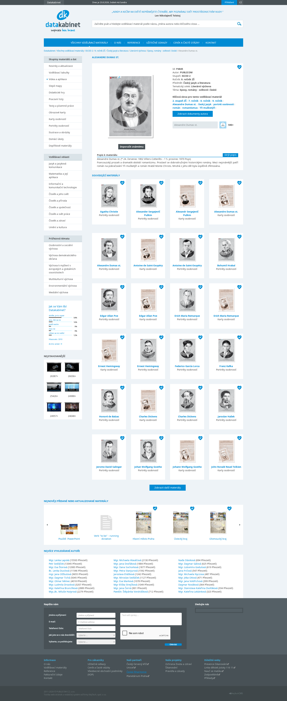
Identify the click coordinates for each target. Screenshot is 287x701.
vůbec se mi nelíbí (56, 333)
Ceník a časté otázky (99, 667)
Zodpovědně (211, 674)
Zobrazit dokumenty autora (193, 113)
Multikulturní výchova (61, 279)
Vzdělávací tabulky (59, 72)
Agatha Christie (109, 211)
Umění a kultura (58, 227)
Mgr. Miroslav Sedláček (127, 577)
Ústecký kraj (180, 538)
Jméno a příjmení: (57, 615)
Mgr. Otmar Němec (60, 581)
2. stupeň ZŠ (180, 100)
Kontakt (48, 678)
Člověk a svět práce (59, 214)
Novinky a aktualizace (61, 65)
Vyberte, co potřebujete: (61, 641)
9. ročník (217, 100)
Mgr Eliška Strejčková (126, 584)
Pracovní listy (56, 99)
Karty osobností (57, 119)
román (176, 107)
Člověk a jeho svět (59, 194)
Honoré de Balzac (109, 416)
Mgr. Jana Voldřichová (190, 581)
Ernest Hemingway (109, 366)
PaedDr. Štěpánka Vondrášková (131, 591)
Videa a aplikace (58, 79)
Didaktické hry (57, 92)
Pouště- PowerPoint (69, 538)
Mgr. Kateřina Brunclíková (63, 588)
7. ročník (193, 100)
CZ (240, 2)
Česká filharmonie (136, 671)
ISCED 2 (89, 50)
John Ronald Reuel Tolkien (226, 466)
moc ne (52, 328)
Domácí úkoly (56, 139)
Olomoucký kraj (218, 538)
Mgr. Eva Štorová (58, 567)
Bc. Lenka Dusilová (59, 570)
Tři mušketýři (207, 107)
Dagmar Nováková (188, 584)
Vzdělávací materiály (55, 667)
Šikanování (171, 667)
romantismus (190, 107)
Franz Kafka (226, 366)
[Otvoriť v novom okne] (236, 694)
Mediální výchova (58, 292)
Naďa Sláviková (187, 560)
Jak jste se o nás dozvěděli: (62, 635)
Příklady (208, 678)
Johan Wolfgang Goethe (148, 466)
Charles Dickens (148, 416)
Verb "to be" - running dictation (106, 537)
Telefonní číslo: (56, 628)
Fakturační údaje (53, 674)
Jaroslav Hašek (226, 416)
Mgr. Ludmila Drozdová (62, 584)
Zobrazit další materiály (167, 487)
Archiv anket (54, 344)
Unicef (130, 667)
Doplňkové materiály (60, 145)
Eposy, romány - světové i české (162, 50)
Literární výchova (138, 50)
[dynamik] (222, 124)
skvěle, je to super (56, 315)
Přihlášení (229, 2)
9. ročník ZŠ (100, 50)
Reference (49, 671)
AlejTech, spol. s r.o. (97, 694)
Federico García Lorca (187, 366)
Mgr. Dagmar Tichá (60, 577)
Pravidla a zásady (175, 671)
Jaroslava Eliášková (124, 574)
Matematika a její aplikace (58, 175)
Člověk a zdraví (57, 220)
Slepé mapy (55, 85)
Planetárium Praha (137, 676)
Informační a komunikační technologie (63, 185)
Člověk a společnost (60, 207)
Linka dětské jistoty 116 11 (218, 667)
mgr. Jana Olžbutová (60, 574)
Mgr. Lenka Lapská (59, 560)
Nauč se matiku (213, 671)
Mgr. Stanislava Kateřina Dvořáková (198, 588)
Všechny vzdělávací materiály (70, 50)
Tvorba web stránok (53, 694)
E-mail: (52, 621)
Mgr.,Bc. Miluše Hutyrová (63, 591)
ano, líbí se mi (55, 320)
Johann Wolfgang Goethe (187, 466)
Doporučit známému (132, 146)
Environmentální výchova (63, 285)
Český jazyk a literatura (117, 50)
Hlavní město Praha (143, 538)
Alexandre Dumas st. (184, 104)
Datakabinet (49, 50)
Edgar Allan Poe (109, 315)
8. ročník (205, 100)
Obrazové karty (57, 112)
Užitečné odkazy (97, 664)
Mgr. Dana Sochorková (126, 567)
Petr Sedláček (56, 563)
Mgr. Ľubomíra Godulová (192, 567)
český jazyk (204, 104)
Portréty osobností (59, 125)
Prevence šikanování (215, 664)
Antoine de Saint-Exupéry (148, 265)
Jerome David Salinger (109, 466)
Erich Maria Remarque (187, 315)
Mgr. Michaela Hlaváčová (128, 560)
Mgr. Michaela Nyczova (191, 574)
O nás (47, 664)
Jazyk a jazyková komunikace (57, 165)
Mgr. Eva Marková (124, 581)
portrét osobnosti (223, 104)
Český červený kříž (137, 664)
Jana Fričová (185, 570)
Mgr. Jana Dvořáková (125, 563)
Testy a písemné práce (61, 105)
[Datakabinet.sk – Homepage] (63, 19)
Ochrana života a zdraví (178, 664)
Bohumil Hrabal (226, 265)
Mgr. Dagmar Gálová (190, 563)
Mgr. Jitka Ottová (187, 577)
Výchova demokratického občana (62, 257)
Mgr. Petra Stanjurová (126, 570)
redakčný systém (72, 694)
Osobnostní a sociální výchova (61, 247)
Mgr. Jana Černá (123, 588)
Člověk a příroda (58, 200)
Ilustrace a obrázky (59, 132)
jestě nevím (54, 324)
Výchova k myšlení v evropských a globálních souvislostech (62, 269)
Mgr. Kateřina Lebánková (192, 591)
